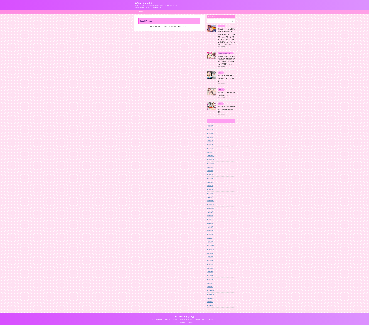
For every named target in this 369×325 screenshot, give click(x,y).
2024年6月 (210, 223)
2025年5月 (210, 182)
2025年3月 (210, 189)
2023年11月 (210, 249)
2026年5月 (210, 137)
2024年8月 (210, 216)
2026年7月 (210, 129)
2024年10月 (210, 208)
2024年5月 (210, 227)
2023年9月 (210, 257)
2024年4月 (210, 231)
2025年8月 (210, 171)
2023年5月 (210, 272)
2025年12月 (210, 156)
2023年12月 (210, 246)
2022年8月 (210, 305)
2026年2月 (210, 148)
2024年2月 (210, 238)
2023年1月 (210, 287)
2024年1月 (210, 242)
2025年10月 (210, 163)
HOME (141, 11)
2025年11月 (210, 159)
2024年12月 (210, 201)
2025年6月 (210, 178)
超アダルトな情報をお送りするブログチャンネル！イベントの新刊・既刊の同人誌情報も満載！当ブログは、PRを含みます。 (184, 319)
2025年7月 (210, 174)
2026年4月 (210, 141)
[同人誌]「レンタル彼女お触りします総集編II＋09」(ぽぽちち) (226, 109)
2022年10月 (210, 298)
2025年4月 (210, 186)
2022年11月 (210, 294)
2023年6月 (210, 268)
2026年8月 (210, 126)
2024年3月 (210, 234)
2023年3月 (210, 279)
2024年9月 (210, 212)
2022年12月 (210, 290)
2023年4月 (210, 275)
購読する (213, 16)
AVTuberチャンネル (143, 3)
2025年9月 (210, 167)
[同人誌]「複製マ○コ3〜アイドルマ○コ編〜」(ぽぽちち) (226, 78)
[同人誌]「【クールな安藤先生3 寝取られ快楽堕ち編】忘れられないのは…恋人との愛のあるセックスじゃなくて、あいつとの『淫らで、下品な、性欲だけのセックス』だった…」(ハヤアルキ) (226, 36)
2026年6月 (210, 133)
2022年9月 (210, 302)
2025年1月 (210, 197)
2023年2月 (210, 283)
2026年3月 (210, 144)
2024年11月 (210, 204)
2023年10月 (210, 253)
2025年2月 (210, 193)
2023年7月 (210, 264)
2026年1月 (210, 152)
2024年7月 (210, 219)
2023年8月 (210, 260)
